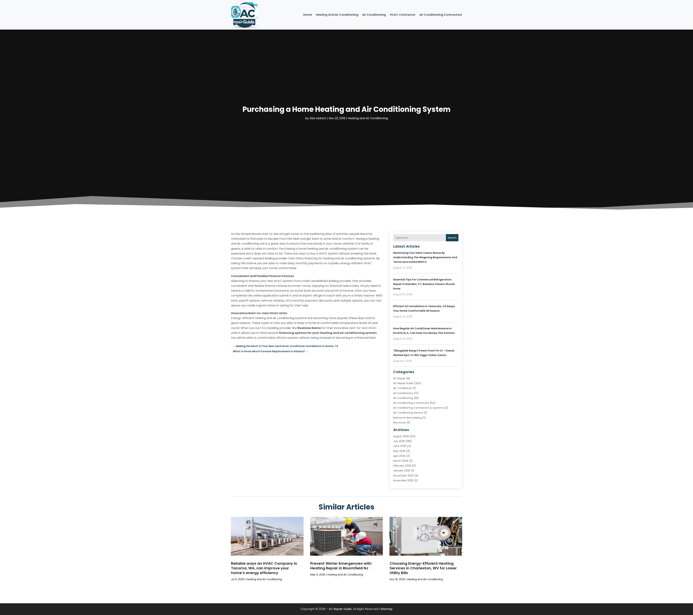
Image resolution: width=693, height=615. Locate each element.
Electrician (399, 422)
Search (452, 238)
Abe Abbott (318, 118)
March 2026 (400, 461)
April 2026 (399, 456)
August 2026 (401, 436)
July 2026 (399, 441)
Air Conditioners (403, 393)
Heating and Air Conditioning (337, 15)
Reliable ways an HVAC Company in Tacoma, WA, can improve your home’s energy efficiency (264, 568)
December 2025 (403, 475)
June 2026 (399, 446)
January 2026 (401, 470)
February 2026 (402, 465)
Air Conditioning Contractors (440, 15)
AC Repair (399, 378)
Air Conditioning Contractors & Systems (418, 408)
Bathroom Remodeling (407, 417)
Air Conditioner (402, 388)
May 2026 (399, 451)
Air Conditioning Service (408, 412)
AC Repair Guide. (340, 609)
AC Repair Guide (403, 383)
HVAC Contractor (402, 15)
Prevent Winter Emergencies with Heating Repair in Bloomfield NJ (341, 566)
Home (307, 15)
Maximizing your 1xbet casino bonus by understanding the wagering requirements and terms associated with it (425, 257)
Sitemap (387, 609)
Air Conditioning (374, 15)
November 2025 (403, 480)
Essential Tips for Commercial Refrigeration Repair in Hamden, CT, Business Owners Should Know (424, 284)
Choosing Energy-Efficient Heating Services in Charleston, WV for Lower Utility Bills (423, 568)
